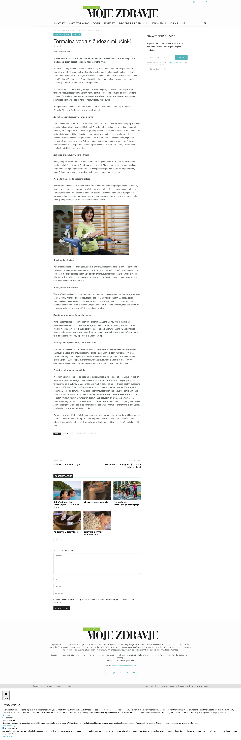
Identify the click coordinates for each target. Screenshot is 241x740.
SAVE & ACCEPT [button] (9, 736)
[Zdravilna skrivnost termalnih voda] (97, 520)
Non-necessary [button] (9, 726)
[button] (205, 23)
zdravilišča (92, 434)
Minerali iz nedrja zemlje (95, 502)
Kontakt (154, 686)
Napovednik (159, 23)
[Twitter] (202, 2)
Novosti (59, 23)
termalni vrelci (81, 434)
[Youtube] (206, 2)
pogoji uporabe (175, 62)
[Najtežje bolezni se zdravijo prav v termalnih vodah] (67, 490)
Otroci (68, 34)
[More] (120, 449)
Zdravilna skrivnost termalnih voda (93, 533)
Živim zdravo (76, 34)
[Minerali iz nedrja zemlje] (97, 490)
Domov (56, 30)
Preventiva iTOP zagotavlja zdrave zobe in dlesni (123, 466)
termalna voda (68, 434)
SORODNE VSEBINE (63, 476)
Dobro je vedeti (104, 23)
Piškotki (190, 686)
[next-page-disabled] (59, 539)
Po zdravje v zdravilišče (65, 531)
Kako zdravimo (79, 23)
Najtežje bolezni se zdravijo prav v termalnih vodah (66, 505)
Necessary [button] (7, 715)
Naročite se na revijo (166, 686)
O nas (174, 23)
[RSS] (198, 2)
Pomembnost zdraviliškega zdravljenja (126, 503)
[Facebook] (190, 2)
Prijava (181, 57)
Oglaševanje (180, 686)
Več (184, 23)
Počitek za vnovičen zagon (67, 464)
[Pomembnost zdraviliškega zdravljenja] (127, 490)
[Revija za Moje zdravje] (120, 12)
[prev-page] (55, 539)
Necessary (9, 718)
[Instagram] (194, 2)
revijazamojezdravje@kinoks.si (124, 665)
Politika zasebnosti (201, 686)
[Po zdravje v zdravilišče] (67, 520)
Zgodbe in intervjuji (133, 23)
